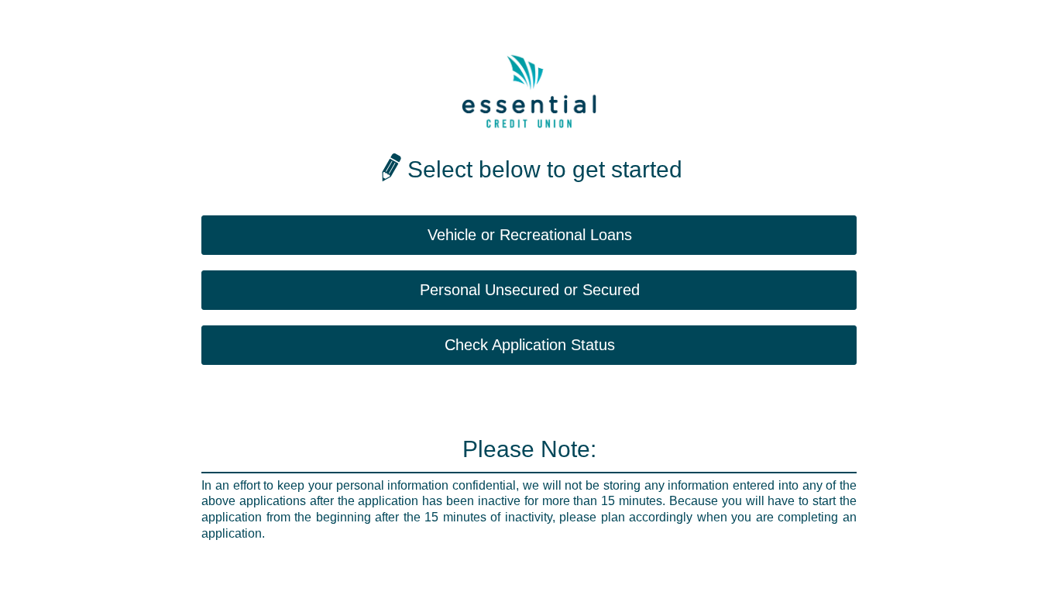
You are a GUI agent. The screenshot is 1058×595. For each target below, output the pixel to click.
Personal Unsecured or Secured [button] (530, 289)
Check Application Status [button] (530, 344)
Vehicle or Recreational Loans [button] (530, 234)
